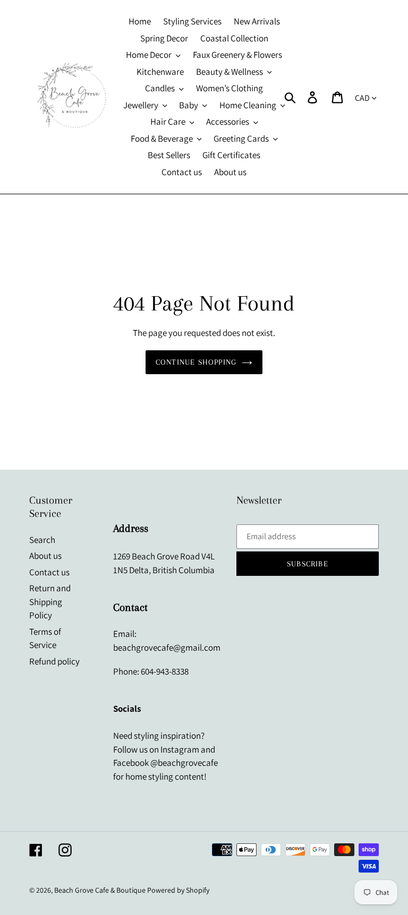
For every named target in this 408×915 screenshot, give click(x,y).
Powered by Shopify (178, 890)
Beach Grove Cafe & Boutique (100, 890)
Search (42, 540)
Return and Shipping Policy (50, 601)
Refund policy (54, 661)
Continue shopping (196, 362)
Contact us (49, 572)
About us (45, 556)
